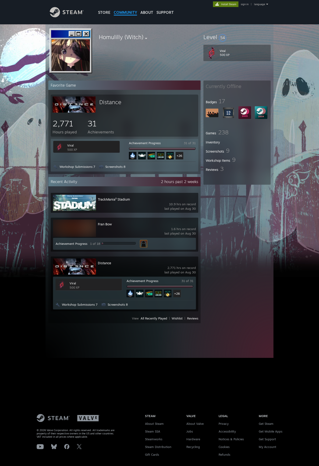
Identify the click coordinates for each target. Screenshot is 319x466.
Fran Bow (105, 224)
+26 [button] (179, 156)
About (146, 12)
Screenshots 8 (115, 167)
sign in (244, 4)
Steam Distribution (158, 447)
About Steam (154, 424)
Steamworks (153, 439)
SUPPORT (165, 12)
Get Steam (266, 424)
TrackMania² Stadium (114, 199)
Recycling (193, 447)
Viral (70, 145)
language (259, 4)
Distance (110, 102)
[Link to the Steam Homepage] (67, 16)
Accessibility (227, 431)
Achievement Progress (145, 143)
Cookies (224, 447)
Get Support (267, 439)
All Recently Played (154, 318)
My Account (267, 447)
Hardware (193, 439)
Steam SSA (152, 431)
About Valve (195, 424)
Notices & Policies (231, 439)
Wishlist (177, 318)
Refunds (224, 454)
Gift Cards (152, 454)
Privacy (224, 424)
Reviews (192, 318)
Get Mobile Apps (270, 431)
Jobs (189, 431)
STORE (104, 12)
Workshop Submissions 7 (77, 167)
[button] (237, 37)
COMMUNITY (125, 12)
